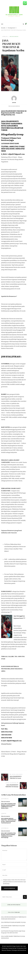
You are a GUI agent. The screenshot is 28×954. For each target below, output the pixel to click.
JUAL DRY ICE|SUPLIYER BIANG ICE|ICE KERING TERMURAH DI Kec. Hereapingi (8, 835)
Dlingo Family (16, 946)
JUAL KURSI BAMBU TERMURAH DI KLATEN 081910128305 (13, 926)
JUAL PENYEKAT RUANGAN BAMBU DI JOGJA (13, 922)
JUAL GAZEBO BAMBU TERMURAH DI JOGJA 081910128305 (13, 937)
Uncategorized (14, 36)
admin (14, 102)
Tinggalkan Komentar (14, 106)
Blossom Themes (6, 950)
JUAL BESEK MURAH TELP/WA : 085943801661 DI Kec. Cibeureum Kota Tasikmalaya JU (8, 821)
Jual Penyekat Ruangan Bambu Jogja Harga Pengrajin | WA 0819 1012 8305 (13, 931)
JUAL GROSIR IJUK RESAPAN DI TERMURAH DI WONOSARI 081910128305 (13, 918)
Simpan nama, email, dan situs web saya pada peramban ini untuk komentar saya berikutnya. (14, 881)
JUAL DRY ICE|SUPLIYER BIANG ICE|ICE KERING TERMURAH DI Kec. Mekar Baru (8, 806)
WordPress (23, 950)
